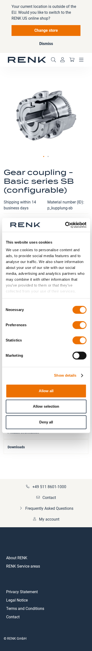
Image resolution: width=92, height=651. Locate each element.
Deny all (46, 422)
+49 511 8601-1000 (49, 486)
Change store (46, 30)
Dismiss (46, 43)
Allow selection (46, 406)
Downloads (16, 447)
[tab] (46, 446)
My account (49, 519)
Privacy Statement (22, 591)
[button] (44, 156)
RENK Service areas (23, 566)
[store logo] (27, 60)
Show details (65, 375)
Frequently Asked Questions (49, 508)
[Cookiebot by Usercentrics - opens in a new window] (65, 225)
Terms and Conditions (25, 608)
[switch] (79, 325)
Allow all (46, 391)
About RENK (16, 558)
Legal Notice (17, 600)
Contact (49, 497)
